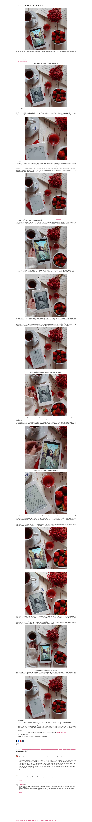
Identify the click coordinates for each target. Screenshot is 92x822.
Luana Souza (21, 784)
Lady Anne (58, 732)
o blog (25, 820)
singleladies (73, 749)
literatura (38, 749)
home (35, 1)
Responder (20, 780)
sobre (39, 1)
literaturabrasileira (44, 749)
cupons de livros (52, 820)
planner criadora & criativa (54, 1)
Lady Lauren (58, 219)
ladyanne (34, 749)
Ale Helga (20, 774)
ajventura (23, 749)
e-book (30, 749)
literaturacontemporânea (53, 749)
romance (68, 749)
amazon (26, 749)
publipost (64, 749)
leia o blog (44, 1)
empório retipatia (72, 1)
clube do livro (64, 1)
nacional (60, 749)
